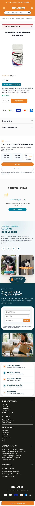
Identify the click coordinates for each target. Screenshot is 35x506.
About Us (5, 431)
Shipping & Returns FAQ (10, 454)
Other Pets (11, 18)
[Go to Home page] (18, 8)
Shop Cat (5, 407)
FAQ (3, 441)
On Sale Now (6, 409)
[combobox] (16, 316)
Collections (5, 411)
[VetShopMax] (17, 487)
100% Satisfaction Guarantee (11, 458)
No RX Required (7, 413)
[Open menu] (4, 8)
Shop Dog (5, 405)
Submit (26, 320)
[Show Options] (28, 316)
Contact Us (5, 433)
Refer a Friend (6, 422)
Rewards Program (8, 420)
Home (3, 18)
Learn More (17, 169)
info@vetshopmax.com (11, 471)
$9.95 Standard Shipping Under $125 (14, 451)
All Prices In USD (9, 476)
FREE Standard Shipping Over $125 (13, 449)
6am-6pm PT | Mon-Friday (12, 474)
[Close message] (31, 26)
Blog (3, 439)
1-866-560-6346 (9, 468)
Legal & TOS (6, 435)
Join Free (17, 164)
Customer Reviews (8, 460)
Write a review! (17, 209)
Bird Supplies (20, 18)
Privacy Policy (6, 437)
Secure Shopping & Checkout (11, 456)
